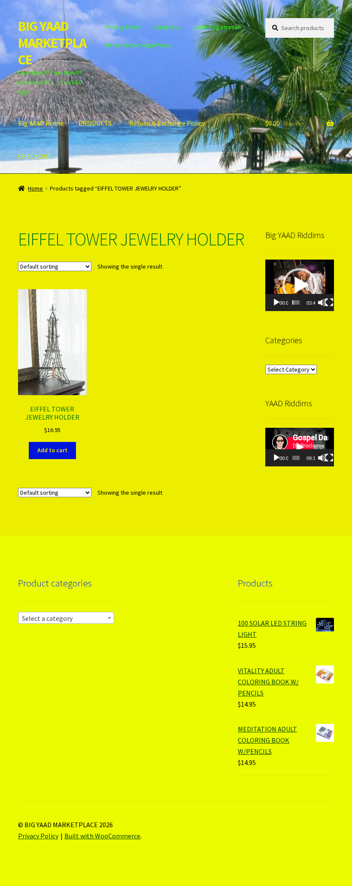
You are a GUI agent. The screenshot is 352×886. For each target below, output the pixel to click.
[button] (299, 285)
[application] (299, 285)
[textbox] (66, 618)
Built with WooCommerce (102, 836)
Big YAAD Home (41, 123)
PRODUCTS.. (96, 123)
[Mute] (322, 302)
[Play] (276, 302)
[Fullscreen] (329, 302)
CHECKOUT (35, 156)
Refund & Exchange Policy (139, 45)
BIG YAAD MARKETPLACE (52, 43)
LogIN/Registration (217, 27)
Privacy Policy (123, 27)
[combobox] (66, 618)
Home (35, 188)
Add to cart (52, 450)
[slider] (296, 302)
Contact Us (167, 27)
